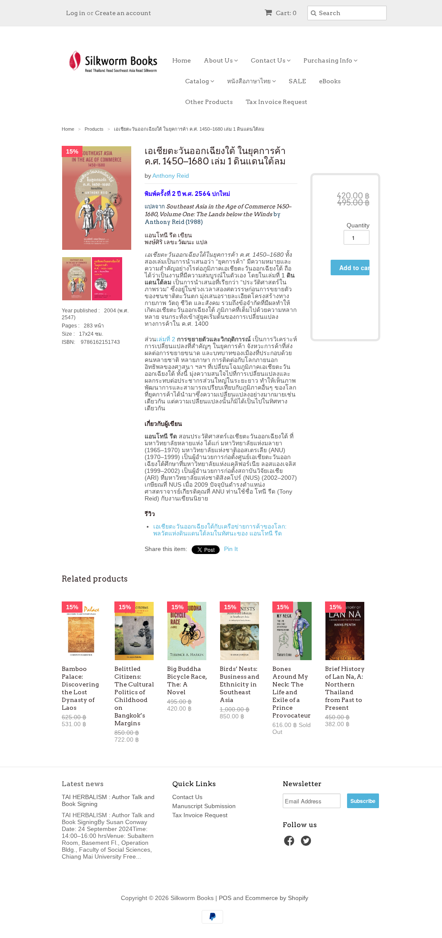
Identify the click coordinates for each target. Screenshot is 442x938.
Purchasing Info (328, 60)
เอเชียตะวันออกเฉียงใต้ (183, 526)
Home (181, 60)
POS (225, 897)
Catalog (197, 81)
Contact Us (269, 60)
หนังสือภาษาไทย (249, 81)
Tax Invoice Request (276, 101)
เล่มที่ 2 (165, 339)
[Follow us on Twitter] (307, 843)
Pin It (231, 548)
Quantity (358, 225)
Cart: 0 (286, 12)
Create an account (123, 12)
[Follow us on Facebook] (290, 843)
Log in (75, 12)
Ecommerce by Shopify (276, 897)
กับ (217, 526)
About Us (219, 60)
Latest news (83, 784)
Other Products (209, 101)
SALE (297, 81)
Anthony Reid (170, 175)
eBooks (330, 81)
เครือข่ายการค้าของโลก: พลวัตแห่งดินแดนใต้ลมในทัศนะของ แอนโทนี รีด (220, 530)
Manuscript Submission (204, 806)
